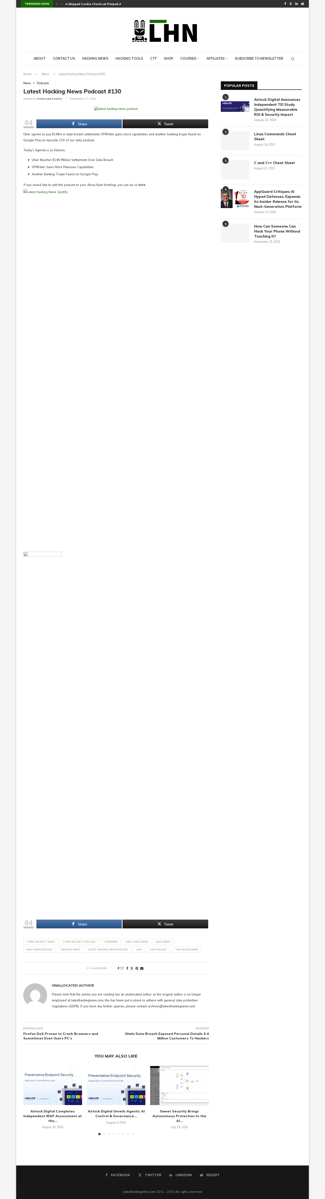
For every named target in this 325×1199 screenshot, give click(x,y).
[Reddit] (302, 4)
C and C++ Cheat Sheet (274, 163)
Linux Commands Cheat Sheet (275, 136)
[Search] (292, 59)
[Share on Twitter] (131, 968)
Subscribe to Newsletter (259, 58)
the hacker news (186, 949)
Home (27, 74)
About (40, 58)
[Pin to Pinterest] (136, 968)
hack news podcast (39, 949)
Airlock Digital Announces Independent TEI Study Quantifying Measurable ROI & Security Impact (277, 107)
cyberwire (111, 941)
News (45, 74)
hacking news (70, 949)
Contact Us (64, 58)
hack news (163, 941)
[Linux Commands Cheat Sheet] (235, 141)
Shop (168, 58)
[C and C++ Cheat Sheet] (235, 169)
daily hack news (137, 941)
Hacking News (95, 58)
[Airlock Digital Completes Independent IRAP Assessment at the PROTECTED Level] (52, 1085)
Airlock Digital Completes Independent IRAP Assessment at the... (52, 1116)
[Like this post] (122, 968)
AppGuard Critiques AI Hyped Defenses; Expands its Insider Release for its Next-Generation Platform (278, 199)
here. (142, 185)
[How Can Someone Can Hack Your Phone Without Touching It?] (235, 233)
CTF (153, 58)
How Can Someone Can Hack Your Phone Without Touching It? (277, 231)
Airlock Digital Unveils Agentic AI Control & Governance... (116, 1113)
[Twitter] (290, 4)
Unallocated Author (49, 98)
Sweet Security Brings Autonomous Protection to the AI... (180, 1116)
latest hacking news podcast (108, 949)
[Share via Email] (141, 968)
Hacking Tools (129, 58)
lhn (139, 949)
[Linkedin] (296, 4)
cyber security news (40, 941)
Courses (188, 58)
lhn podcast (158, 949)
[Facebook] (285, 4)
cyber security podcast (79, 941)
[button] (57, 4)
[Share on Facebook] (127, 968)
